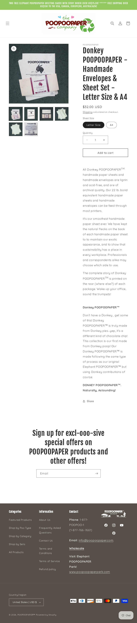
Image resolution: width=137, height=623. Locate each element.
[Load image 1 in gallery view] (15, 114)
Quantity (87, 132)
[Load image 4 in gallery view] (61, 114)
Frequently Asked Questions (50, 530)
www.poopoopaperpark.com (89, 571)
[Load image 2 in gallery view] (31, 114)
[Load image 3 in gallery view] (46, 114)
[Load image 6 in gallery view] (31, 129)
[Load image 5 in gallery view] (15, 129)
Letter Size (94, 125)
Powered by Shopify (46, 615)
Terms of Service (49, 561)
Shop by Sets (17, 544)
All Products (16, 552)
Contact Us (46, 540)
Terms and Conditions (45, 551)
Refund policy (47, 569)
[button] (7, 23)
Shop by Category (20, 536)
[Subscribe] (96, 473)
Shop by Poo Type (20, 528)
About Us (44, 519)
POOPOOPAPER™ (26, 615)
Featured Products (20, 519)
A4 (111, 125)
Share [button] (90, 401)
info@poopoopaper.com (96, 540)
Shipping (87, 112)
